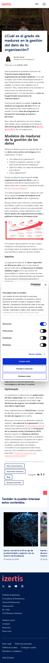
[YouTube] (16, 586)
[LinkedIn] (38, 474)
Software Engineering (11, 595)
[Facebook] (43, 474)
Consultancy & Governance (13, 598)
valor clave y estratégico (17, 188)
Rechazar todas (24, 376)
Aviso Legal (6, 644)
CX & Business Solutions (12, 613)
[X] (41, 474)
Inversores (6, 627)
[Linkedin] (9, 586)
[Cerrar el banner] (45, 285)
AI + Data (6, 609)
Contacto (6, 624)
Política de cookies (9, 647)
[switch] (43, 331)
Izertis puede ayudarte (33, 426)
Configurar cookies (28, 647)
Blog (8, 477)
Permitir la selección (24, 369)
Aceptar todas (24, 361)
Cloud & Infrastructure (11, 602)
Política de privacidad (23, 644)
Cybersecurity (7, 606)
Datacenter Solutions (15, 471)
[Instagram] (22, 586)
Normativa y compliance (12, 651)
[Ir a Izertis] (6, 4)
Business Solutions (14, 483)
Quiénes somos (8, 620)
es (37, 4)
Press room (6, 631)
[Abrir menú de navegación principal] (44, 4)
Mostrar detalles (35, 354)
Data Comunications (15, 466)
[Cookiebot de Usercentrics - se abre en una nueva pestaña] (31, 284)
